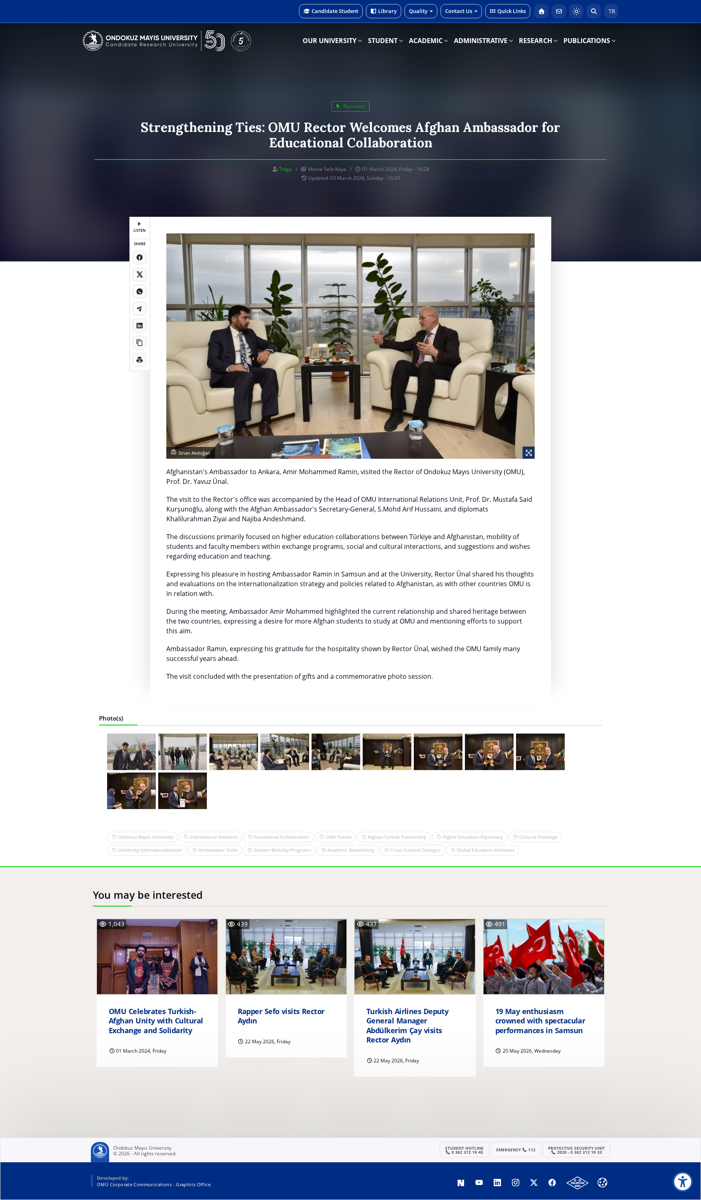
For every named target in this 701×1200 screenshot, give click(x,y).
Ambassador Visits (217, 850)
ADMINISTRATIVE (480, 40)
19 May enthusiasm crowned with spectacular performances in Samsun (540, 1021)
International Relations (213, 837)
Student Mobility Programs (282, 850)
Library (387, 11)
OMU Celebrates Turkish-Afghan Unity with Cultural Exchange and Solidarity (156, 1021)
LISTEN (139, 230)
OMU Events (338, 837)
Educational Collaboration (281, 837)
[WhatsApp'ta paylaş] (139, 291)
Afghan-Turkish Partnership (397, 837)
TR (611, 11)
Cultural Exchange (538, 837)
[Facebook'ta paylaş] (139, 257)
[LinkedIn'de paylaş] (139, 325)
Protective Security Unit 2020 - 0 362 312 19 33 (576, 1150)
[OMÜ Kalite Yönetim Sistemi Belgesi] (577, 1183)
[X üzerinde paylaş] (139, 274)
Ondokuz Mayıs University (142, 1148)
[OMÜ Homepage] (541, 11)
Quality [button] (418, 11)
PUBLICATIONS (586, 40)
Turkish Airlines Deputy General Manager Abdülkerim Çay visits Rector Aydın (407, 1026)
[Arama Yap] (594, 11)
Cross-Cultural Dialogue (415, 850)
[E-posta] (559, 11)
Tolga (285, 169)
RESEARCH (535, 40)
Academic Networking (350, 850)
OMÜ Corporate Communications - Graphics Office (154, 1184)
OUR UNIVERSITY (330, 40)
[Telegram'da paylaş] (139, 308)
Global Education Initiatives (485, 850)
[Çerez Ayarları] (602, 1182)
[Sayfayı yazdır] (139, 360)
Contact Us (458, 11)
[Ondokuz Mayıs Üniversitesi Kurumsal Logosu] (154, 40)
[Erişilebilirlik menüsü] (683, 1182)
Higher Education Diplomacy (473, 837)
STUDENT (383, 40)
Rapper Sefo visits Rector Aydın (281, 1016)
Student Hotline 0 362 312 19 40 (464, 1150)
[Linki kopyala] (139, 343)
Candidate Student (335, 11)
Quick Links (511, 11)
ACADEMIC (426, 40)
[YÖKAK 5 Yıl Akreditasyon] (241, 40)
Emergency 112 (516, 1150)
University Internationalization (150, 850)
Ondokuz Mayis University (145, 837)
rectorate (353, 106)
